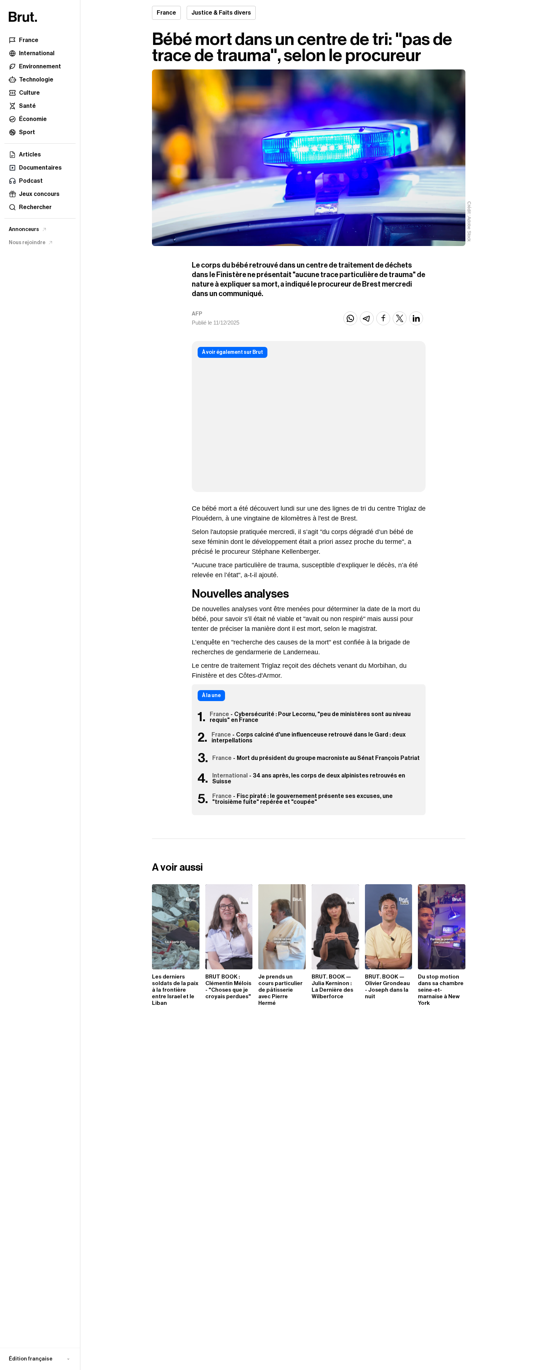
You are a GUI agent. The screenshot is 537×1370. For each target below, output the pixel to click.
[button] (40, 1359)
